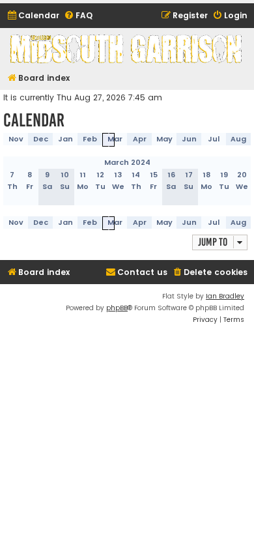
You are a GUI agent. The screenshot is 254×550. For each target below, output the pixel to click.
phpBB (117, 308)
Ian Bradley (225, 296)
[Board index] (127, 48)
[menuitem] (33, 16)
